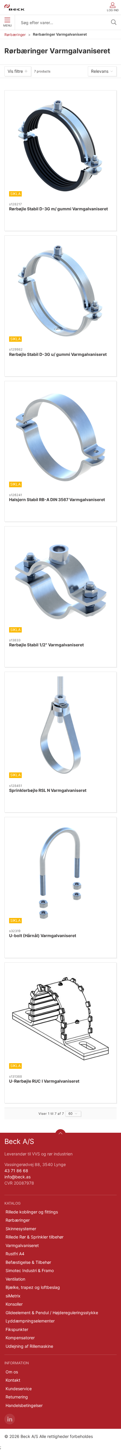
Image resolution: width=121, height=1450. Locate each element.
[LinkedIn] (9, 1419)
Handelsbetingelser (24, 1405)
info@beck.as (17, 1176)
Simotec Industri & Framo (30, 1270)
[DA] (14, 7)
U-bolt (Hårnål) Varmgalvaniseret (42, 935)
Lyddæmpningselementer (30, 1320)
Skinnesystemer (21, 1228)
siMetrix (13, 1295)
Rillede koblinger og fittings (32, 1211)
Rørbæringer (15, 34)
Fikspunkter (17, 1329)
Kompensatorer (20, 1337)
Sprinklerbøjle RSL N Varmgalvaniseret (47, 790)
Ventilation (15, 1278)
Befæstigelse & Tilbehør (28, 1262)
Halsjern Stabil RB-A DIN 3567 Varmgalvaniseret (57, 499)
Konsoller (14, 1304)
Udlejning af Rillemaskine (29, 1346)
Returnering (17, 1396)
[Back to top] (60, 1134)
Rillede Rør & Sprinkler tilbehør (34, 1236)
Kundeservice (19, 1388)
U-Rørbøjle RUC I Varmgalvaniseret (44, 1081)
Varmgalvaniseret (22, 1245)
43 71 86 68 (16, 1170)
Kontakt (13, 1380)
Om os (12, 1371)
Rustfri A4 (15, 1253)
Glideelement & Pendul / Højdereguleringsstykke (52, 1312)
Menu (7, 25)
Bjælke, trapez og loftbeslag (33, 1287)
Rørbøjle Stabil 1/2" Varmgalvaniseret (46, 644)
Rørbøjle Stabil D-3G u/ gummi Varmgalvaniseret (58, 354)
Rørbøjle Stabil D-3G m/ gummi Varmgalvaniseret (58, 208)
